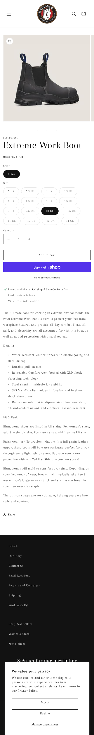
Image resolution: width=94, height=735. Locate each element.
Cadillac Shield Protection (50, 459)
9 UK (13, 212)
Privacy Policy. (28, 690)
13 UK (53, 222)
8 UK (51, 202)
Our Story (15, 555)
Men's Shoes (17, 643)
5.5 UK (32, 192)
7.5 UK (32, 202)
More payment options (47, 277)
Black (11, 174)
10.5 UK (72, 212)
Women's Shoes (19, 633)
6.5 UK (70, 192)
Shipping (15, 595)
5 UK (13, 192)
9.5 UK (32, 212)
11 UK (14, 222)
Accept (45, 702)
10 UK (50, 211)
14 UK (72, 222)
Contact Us (16, 565)
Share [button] (11, 514)
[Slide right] (56, 129)
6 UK (51, 192)
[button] (9, 14)
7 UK (13, 202)
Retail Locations (19, 575)
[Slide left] (37, 129)
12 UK (33, 222)
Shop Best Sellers (20, 624)
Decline (45, 713)
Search (13, 546)
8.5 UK (70, 202)
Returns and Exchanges (24, 585)
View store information (23, 301)
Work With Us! (18, 605)
